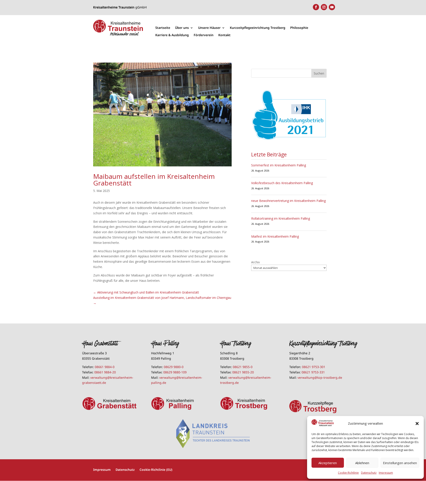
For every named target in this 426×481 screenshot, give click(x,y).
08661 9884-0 (104, 367)
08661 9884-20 (105, 372)
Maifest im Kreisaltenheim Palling (275, 236)
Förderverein (203, 35)
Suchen (319, 73)
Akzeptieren (327, 463)
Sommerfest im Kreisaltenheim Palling (278, 165)
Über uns (182, 28)
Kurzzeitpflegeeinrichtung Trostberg (257, 28)
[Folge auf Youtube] (332, 7)
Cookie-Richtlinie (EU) (156, 469)
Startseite (162, 28)
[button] (417, 423)
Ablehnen (362, 463)
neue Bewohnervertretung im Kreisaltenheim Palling (288, 201)
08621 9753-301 (313, 367)
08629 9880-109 (175, 372)
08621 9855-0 (242, 367)
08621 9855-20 (243, 372)
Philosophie (299, 28)
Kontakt (224, 35)
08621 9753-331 (313, 372)
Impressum (386, 473)
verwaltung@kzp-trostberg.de (320, 377)
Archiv (255, 262)
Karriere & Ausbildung (172, 35)
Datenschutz (369, 473)
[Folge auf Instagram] (324, 7)
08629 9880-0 (173, 367)
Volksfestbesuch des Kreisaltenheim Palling (282, 183)
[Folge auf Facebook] (316, 7)
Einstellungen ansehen (400, 463)
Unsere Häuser (209, 28)
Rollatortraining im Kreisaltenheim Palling (280, 218)
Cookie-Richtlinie (348, 473)
